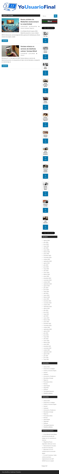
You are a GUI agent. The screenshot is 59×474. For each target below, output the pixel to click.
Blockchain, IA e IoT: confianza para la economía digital (48, 451)
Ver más (45, 40)
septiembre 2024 (48, 284)
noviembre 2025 (48, 257)
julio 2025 (46, 265)
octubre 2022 (47, 327)
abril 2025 (46, 270)
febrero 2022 (47, 342)
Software (46, 389)
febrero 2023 (47, 319)
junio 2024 (46, 289)
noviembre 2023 (47, 303)
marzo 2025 (46, 272)
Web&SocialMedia (48, 393)
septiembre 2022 (48, 329)
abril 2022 (46, 338)
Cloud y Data (47, 366)
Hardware (27, 28)
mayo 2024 (46, 291)
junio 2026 (46, 244)
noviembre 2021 (47, 348)
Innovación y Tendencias (50, 376)
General (22, 28)
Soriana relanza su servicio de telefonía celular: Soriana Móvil (29, 48)
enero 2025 (46, 276)
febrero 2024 (47, 297)
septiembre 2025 (48, 261)
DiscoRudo (32, 53)
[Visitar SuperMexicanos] (49, 21)
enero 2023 (46, 321)
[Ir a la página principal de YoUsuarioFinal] (29, 2)
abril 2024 (46, 293)
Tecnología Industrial (49, 391)
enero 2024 (46, 299)
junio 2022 (46, 335)
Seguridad (46, 387)
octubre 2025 (47, 259)
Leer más (5, 40)
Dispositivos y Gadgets (49, 368)
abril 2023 (46, 316)
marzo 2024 (46, 295)
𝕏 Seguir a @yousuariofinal (48, 28)
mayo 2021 (46, 359)
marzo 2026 (46, 250)
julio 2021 (46, 355)
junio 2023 (46, 312)
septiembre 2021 (47, 352)
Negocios (32, 28)
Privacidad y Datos (48, 382)
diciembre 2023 (47, 301)
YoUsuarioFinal (33, 26)
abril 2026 (46, 248)
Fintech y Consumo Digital (50, 370)
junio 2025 (46, 267)
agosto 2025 (47, 263)
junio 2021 (46, 357)
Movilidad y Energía (48, 378)
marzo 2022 (46, 340)
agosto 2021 (46, 353)
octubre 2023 (47, 304)
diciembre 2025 (47, 255)
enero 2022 (46, 344)
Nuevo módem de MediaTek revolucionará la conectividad (30, 21)
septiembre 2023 (48, 306)
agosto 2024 (47, 285)
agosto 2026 (47, 240)
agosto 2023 (47, 308)
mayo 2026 (46, 246)
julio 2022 (46, 333)
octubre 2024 (47, 282)
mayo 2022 (46, 336)
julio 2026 (46, 242)
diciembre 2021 (47, 346)
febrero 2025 (47, 274)
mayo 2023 (46, 314)
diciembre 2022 (47, 323)
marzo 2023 (46, 318)
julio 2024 (46, 287)
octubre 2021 (47, 350)
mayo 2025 (46, 268)
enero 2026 (46, 253)
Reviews (46, 383)
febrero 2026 (47, 251)
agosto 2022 (47, 331)
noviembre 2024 (48, 280)
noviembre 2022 (47, 325)
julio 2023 (46, 310)
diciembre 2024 (47, 278)
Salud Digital (47, 385)
